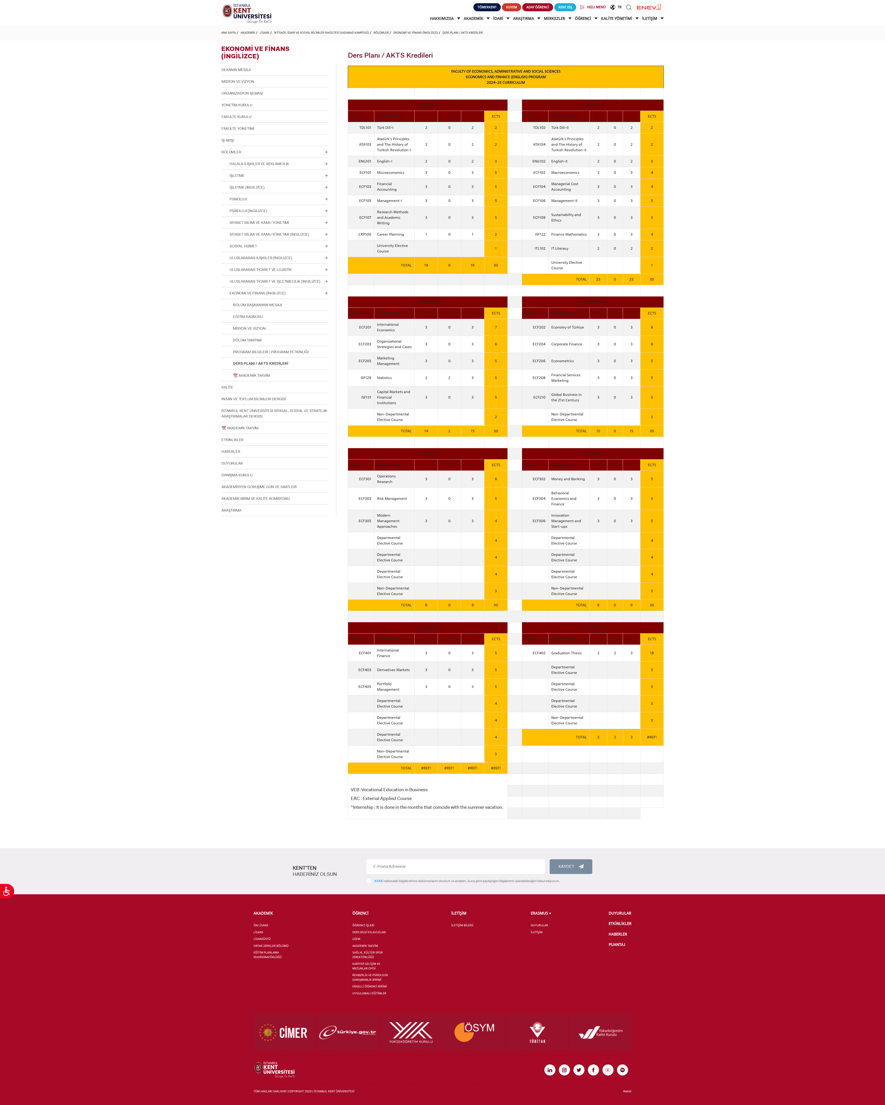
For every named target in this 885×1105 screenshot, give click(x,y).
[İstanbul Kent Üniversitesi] (246, 13)
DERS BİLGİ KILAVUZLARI (369, 932)
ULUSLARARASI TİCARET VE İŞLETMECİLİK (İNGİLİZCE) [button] (275, 281)
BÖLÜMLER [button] (231, 152)
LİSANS (264, 32)
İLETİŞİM (650, 18)
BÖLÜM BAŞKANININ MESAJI (257, 304)
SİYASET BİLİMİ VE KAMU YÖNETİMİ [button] (259, 222)
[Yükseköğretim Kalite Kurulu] (600, 1032)
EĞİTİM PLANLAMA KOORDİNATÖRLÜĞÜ (268, 955)
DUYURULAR (232, 463)
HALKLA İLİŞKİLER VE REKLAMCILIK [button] (259, 163)
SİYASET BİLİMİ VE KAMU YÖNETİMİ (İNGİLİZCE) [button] (269, 234)
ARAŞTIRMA (524, 18)
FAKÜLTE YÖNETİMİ (237, 128)
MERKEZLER (555, 18)
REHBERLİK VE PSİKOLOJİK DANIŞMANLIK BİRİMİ (370, 977)
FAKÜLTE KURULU (236, 116)
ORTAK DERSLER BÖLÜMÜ (271, 946)
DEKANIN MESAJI (236, 69)
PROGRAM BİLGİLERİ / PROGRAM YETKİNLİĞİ (271, 352)
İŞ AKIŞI (227, 140)
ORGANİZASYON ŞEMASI (242, 93)
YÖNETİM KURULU (236, 105)
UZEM (356, 939)
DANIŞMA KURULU (237, 475)
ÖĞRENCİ (583, 18)
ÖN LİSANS (261, 925)
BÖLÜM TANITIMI (247, 340)
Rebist (627, 1091)
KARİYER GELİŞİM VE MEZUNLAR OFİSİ (366, 966)
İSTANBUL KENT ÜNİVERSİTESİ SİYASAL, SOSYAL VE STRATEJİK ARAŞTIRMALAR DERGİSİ (274, 413)
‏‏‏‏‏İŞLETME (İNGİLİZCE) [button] (247, 187)
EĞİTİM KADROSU (248, 316)
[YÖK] (411, 1032)
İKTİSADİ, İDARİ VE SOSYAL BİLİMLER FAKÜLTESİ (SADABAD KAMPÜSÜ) (321, 32)
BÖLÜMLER (381, 32)
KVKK (379, 881)
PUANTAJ (617, 944)
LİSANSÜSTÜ (262, 939)
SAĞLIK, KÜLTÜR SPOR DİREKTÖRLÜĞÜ (367, 955)
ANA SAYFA (228, 32)
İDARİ (498, 18)
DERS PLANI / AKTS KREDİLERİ (462, 32)
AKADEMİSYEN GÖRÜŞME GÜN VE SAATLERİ (258, 486)
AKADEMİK (474, 18)
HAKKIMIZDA (442, 18)
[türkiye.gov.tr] (348, 1032)
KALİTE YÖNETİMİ (617, 18)
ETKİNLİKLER (232, 439)
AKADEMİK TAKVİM (365, 946)
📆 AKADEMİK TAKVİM (251, 375)
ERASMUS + (541, 913)
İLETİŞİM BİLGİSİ (462, 925)
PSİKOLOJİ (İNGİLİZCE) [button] (248, 210)
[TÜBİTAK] (537, 1032)
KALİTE (227, 387)
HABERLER (230, 451)
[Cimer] (285, 1032)
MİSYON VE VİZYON (237, 81)
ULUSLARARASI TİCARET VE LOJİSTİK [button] (261, 269)
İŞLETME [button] (237, 175)
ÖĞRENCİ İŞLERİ (363, 925)
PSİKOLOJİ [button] (238, 199)
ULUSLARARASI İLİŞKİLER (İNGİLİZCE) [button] (261, 257)
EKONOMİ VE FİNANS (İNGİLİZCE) (415, 32)
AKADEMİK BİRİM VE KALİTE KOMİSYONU (255, 498)
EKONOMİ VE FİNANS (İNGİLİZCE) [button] (257, 293)
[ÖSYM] (474, 1032)
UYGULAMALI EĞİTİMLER (369, 993)
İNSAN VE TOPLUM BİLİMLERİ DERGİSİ (253, 399)
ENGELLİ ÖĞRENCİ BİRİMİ (369, 986)
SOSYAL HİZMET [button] (243, 246)
